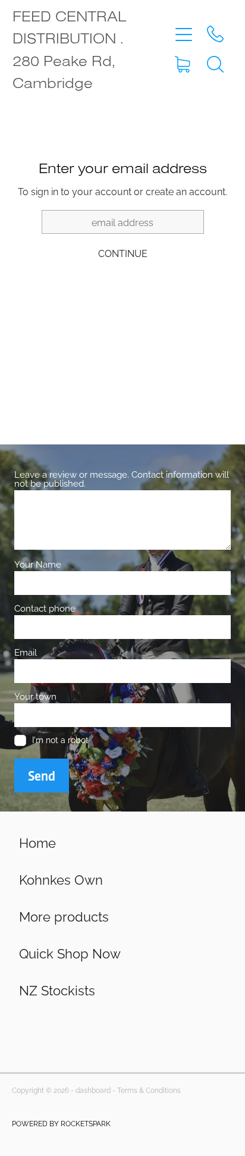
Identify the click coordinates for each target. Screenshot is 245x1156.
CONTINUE (122, 252)
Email (25, 651)
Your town (35, 695)
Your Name (37, 563)
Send (41, 775)
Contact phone (45, 607)
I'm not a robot (60, 740)
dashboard (93, 1090)
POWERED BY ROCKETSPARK (61, 1123)
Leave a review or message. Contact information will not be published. (121, 478)
